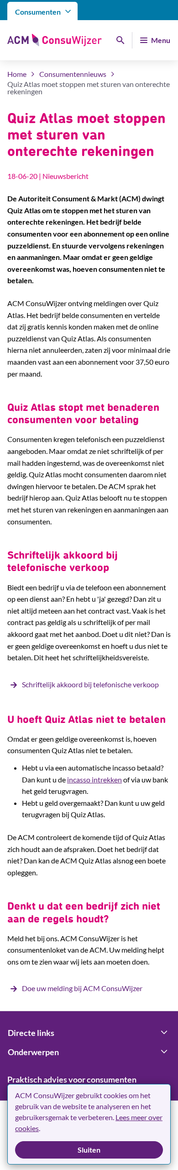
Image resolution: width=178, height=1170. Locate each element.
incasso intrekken (94, 779)
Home (16, 74)
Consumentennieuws (72, 74)
